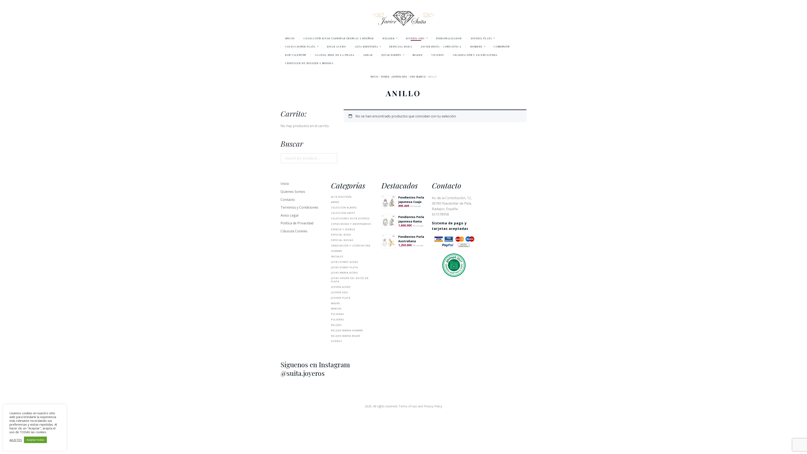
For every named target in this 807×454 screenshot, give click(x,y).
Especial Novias (342, 240)
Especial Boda (341, 234)
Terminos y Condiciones (299, 207)
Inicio (374, 76)
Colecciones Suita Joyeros (350, 218)
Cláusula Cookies (294, 231)
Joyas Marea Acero (344, 272)
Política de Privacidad (297, 223)
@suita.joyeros (303, 373)
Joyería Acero (341, 286)
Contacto (288, 199)
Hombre (336, 251)
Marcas (336, 308)
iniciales (337, 256)
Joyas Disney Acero (344, 261)
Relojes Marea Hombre (347, 330)
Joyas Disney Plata (344, 267)
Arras (335, 202)
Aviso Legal (289, 215)
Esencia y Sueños (343, 229)
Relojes (336, 324)
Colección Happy (343, 212)
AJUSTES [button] (15, 440)
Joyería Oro (399, 76)
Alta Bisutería (341, 196)
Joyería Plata (340, 297)
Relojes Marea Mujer (345, 335)
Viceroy (336, 341)
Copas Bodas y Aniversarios (351, 223)
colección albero (344, 207)
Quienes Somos (293, 191)
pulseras (337, 314)
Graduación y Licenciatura (350, 245)
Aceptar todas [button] (35, 440)
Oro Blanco (418, 76)
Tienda (385, 76)
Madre (335, 303)
